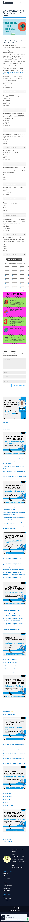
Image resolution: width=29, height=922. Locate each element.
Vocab (4, 875)
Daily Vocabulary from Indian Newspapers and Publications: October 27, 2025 (13, 624)
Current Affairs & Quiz (8, 837)
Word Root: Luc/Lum (8, 796)
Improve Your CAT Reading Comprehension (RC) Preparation (14, 462)
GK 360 (4, 427)
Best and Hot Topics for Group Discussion (13, 459)
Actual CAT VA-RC (7, 878)
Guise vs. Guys (6, 705)
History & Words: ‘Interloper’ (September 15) (14, 763)
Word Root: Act (7, 802)
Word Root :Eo (6, 799)
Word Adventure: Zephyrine (10, 665)
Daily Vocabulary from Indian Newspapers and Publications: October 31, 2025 (13, 609)
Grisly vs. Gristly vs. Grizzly (9, 714)
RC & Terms (6, 877)
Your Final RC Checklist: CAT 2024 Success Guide (13, 467)
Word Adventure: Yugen (9, 672)
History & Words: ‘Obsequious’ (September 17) (13, 745)
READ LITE (5, 425)
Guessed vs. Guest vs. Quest (10, 708)
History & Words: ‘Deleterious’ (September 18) (13, 749)
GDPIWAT (5, 422)
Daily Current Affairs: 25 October (14, 259)
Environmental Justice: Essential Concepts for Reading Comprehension (13, 527)
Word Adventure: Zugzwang (10, 659)
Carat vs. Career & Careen (9, 702)
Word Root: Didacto (8, 805)
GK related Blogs (7, 839)
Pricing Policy (6, 890)
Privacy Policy (6, 887)
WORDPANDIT (6, 429)
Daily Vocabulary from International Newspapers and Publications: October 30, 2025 (13, 564)
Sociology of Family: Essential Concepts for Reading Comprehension (14, 513)
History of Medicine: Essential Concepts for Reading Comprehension (14, 522)
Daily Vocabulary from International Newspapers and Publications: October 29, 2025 (13, 578)
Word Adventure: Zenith (9, 669)
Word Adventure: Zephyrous (10, 662)
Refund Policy (6, 888)
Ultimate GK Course (8, 835)
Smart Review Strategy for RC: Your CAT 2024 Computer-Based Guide (14, 477)
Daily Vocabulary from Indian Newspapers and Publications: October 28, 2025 (13, 619)
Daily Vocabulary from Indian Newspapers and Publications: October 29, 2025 (13, 628)
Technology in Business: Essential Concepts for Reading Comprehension (14, 518)
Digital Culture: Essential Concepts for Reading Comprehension (12, 508)
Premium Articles (7, 841)
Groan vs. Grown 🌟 (8, 711)
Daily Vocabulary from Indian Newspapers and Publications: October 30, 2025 (13, 614)
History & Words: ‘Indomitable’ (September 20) (14, 754)
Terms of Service (7, 885)
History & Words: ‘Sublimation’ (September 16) (13, 759)
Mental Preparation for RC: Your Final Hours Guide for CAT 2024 (14, 472)
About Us (5, 873)
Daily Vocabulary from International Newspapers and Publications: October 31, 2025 (13, 559)
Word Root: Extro (7, 793)
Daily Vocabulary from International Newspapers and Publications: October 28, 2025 (13, 568)
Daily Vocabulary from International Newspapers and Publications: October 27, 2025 (13, 573)
